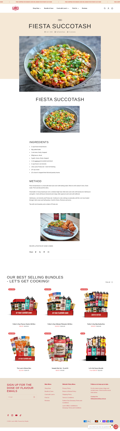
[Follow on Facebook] (8, 415)
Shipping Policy (67, 394)
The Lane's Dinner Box (24, 368)
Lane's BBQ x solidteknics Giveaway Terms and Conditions (71, 407)
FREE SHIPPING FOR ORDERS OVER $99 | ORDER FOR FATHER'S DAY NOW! (20, 2)
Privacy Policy (66, 388)
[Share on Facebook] (35, 252)
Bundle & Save (48, 8)
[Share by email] (48, 252)
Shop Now (36, 8)
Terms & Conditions (68, 397)
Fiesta (60, 20)
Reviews (84, 8)
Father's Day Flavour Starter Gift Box (24, 324)
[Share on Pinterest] (44, 252)
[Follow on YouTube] (16, 415)
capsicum (37, 161)
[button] (115, 426)
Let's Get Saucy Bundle (96, 368)
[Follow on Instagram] (12, 415)
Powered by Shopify (23, 421)
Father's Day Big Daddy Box (96, 324)
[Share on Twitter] (40, 252)
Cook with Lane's (62, 8)
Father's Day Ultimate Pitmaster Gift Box (60, 324)
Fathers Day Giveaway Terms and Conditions (72, 401)
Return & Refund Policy (69, 391)
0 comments (72, 32)
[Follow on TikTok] (20, 415)
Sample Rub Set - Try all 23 (60, 368)
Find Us (74, 8)
